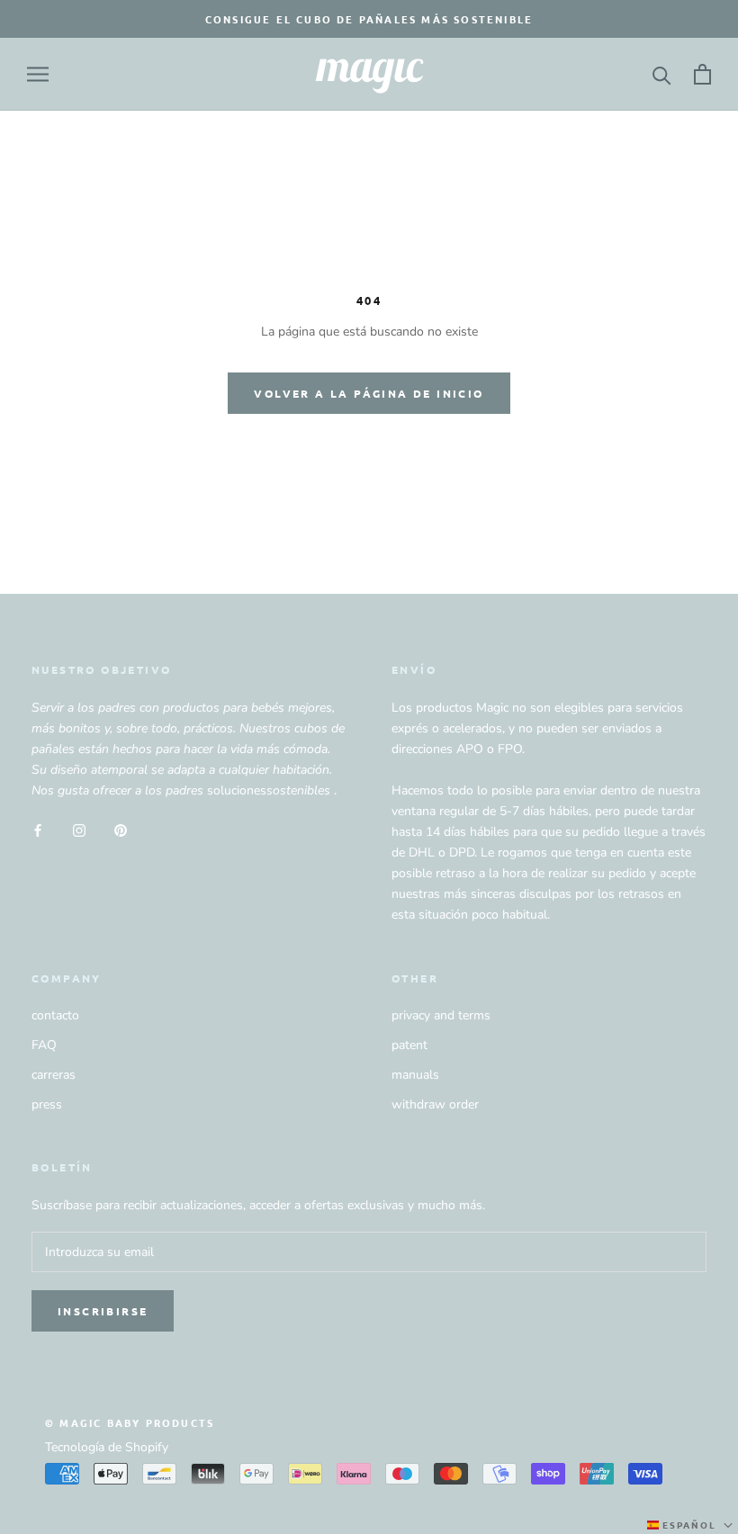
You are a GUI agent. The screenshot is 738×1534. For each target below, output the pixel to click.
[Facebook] (38, 829)
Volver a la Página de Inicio (368, 393)
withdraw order (435, 1104)
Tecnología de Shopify (106, 1447)
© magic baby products (129, 1422)
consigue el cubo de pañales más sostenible (369, 19)
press (47, 1104)
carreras (54, 1074)
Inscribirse (103, 1311)
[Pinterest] (120, 829)
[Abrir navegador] (38, 74)
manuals (415, 1074)
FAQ (44, 1045)
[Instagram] (79, 829)
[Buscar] (661, 74)
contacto (55, 1015)
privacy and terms (441, 1015)
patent (410, 1045)
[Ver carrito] (702, 74)
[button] (691, 1525)
